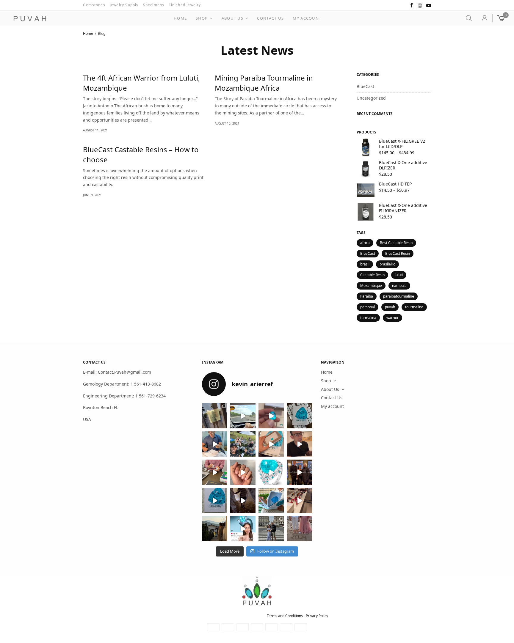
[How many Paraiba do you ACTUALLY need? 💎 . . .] (271, 472)
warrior (392, 317)
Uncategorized (371, 98)
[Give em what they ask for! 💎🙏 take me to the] (271, 415)
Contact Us (270, 18)
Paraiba (366, 296)
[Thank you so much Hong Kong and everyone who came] (271, 444)
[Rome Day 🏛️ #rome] (271, 528)
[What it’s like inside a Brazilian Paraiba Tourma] (243, 500)
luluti (399, 274)
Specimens (153, 4)
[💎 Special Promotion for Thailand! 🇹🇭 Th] (214, 444)
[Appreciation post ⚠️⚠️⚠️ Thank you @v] (299, 444)
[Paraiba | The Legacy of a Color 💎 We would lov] (271, 500)
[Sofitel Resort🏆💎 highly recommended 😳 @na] (214, 415)
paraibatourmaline (398, 296)
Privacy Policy (317, 615)
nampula (399, 285)
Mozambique (371, 285)
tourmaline (414, 306)
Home (180, 18)
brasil (364, 264)
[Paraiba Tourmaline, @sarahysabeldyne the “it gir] (243, 528)
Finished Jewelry (185, 4)
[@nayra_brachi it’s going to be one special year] (299, 528)
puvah (390, 306)
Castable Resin (372, 274)
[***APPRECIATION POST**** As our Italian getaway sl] (214, 528)
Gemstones (94, 4)
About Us (232, 18)
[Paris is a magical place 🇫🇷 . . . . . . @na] (299, 500)
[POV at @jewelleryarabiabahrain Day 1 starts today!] (243, 415)
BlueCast (365, 86)
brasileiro (387, 264)
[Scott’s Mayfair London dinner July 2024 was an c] (299, 472)
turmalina (368, 317)
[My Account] (482, 18)
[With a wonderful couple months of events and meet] (299, 415)
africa (365, 242)
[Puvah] (30, 18)
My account (307, 18)
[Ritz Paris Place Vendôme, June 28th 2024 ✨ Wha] (214, 500)
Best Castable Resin (396, 242)
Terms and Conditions (285, 615)
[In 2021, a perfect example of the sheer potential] (214, 472)
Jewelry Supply (124, 4)
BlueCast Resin (397, 253)
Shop (202, 18)
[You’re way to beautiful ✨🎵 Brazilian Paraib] (243, 472)
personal (367, 306)
